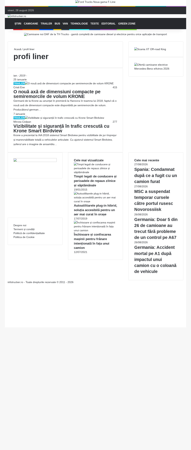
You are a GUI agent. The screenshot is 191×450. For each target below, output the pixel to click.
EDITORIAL (108, 23)
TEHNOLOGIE (79, 23)
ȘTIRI (18, 23)
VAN (65, 23)
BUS (57, 23)
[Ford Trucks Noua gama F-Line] (95, 2)
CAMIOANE (31, 23)
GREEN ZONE (126, 23)
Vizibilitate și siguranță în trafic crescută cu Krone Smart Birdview (61, 128)
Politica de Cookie (24, 237)
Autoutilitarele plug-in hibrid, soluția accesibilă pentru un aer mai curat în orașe (95, 210)
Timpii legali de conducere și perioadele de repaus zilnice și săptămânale (95, 181)
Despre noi (19, 225)
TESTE (94, 23)
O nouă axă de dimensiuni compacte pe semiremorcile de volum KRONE (57, 94)
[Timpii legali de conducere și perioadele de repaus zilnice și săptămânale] (95, 172)
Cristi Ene (19, 87)
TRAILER (46, 23)
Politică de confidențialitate (29, 233)
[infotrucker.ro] (17, 16)
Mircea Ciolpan (22, 121)
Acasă (17, 49)
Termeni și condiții (24, 229)
